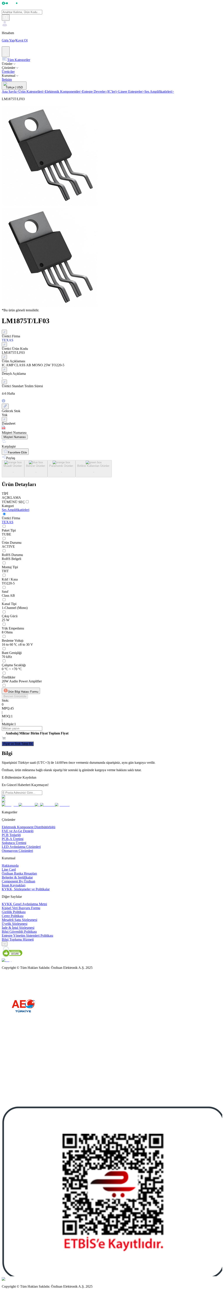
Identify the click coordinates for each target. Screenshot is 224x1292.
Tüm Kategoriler (18, 60)
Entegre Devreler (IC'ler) (100, 91)
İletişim (7, 79)
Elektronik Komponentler (63, 91)
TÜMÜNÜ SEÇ (13, 502)
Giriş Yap (8, 40)
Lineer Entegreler (131, 91)
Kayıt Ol (22, 40)
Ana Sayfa (10, 91)
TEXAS (7, 522)
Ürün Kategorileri (31, 91)
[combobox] (4, 944)
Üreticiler (8, 71)
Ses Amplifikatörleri (159, 91)
